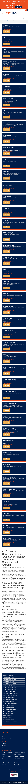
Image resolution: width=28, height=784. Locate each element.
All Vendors (4, 736)
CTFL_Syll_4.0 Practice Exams (9, 691)
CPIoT (4, 111)
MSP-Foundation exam (7, 762)
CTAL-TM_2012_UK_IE (9, 477)
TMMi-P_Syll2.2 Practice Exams (9, 687)
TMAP (5, 269)
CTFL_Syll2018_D (8, 135)
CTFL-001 (5, 25)
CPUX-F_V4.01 (7, 501)
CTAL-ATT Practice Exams (8, 697)
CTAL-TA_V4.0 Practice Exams (9, 679)
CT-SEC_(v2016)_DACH (9, 391)
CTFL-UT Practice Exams (8, 713)
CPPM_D (5, 49)
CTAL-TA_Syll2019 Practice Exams (10, 699)
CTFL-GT (5, 294)
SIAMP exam (5, 769)
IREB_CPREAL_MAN (8, 147)
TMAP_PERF (6, 465)
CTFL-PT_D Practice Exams (8, 705)
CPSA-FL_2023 (7, 513)
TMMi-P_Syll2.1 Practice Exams (9, 689)
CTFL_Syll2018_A (7, 196)
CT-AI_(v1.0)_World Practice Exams (10, 693)
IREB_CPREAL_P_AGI (8, 428)
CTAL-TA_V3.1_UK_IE (9, 367)
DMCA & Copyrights (7, 738)
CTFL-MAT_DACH (8, 257)
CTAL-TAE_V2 (7, 538)
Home (3, 20)
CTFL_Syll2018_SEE (8, 245)
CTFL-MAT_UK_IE (8, 330)
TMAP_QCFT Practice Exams (9, 685)
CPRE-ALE (6, 172)
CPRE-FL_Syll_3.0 (7, 281)
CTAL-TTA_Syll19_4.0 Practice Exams (10, 695)
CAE (4, 37)
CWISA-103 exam (6, 756)
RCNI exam (16, 769)
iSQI (7, 20)
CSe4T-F (5, 526)
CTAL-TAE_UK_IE (7, 318)
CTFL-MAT (6, 208)
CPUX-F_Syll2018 (8, 123)
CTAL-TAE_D (6, 220)
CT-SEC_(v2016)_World (9, 403)
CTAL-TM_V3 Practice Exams (9, 677)
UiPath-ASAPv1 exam (7, 752)
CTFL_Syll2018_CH (8, 233)
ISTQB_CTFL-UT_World (9, 489)
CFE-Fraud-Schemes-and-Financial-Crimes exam (19, 758)
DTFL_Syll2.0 (6, 355)
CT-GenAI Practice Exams (8, 681)
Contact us (4, 743)
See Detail (6, 31)
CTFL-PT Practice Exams (8, 711)
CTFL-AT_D (6, 74)
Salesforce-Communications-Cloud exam (19, 764)
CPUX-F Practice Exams (8, 723)
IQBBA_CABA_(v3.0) (8, 440)
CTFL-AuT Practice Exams (8, 719)
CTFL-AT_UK (6, 86)
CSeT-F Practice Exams (8, 715)
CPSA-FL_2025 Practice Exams (9, 683)
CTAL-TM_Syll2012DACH (10, 62)
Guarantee (4, 747)
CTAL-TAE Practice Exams (8, 707)
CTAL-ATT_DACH (8, 306)
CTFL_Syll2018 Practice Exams (9, 709)
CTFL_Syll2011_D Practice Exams (10, 721)
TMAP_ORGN (7, 452)
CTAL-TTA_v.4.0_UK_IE (9, 342)
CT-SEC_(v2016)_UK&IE (9, 379)
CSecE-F (5, 184)
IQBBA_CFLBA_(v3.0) (9, 416)
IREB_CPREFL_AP (8, 98)
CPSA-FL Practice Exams (8, 717)
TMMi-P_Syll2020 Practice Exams (10, 703)
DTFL (4, 159)
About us (4, 745)
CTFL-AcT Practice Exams (8, 701)
